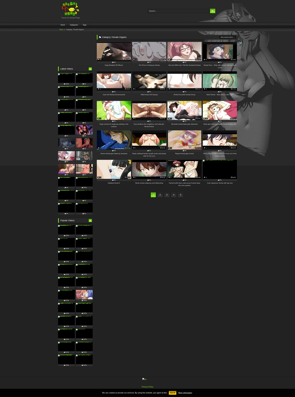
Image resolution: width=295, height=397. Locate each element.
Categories (74, 25)
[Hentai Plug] (69, 9)
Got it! (172, 393)
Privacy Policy (147, 387)
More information (185, 393)
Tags (84, 25)
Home (63, 25)
